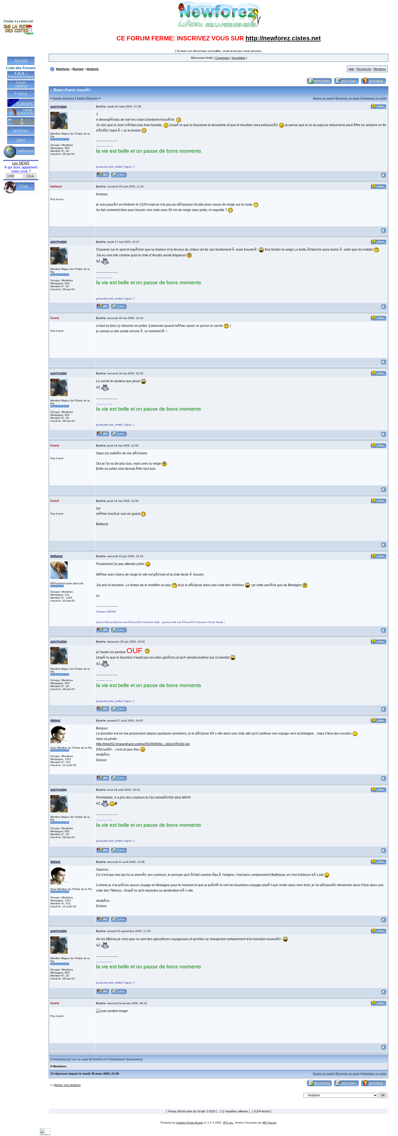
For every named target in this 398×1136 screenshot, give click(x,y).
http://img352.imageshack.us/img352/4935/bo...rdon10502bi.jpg (143, 744)
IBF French (269, 1122)
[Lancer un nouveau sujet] (346, 84)
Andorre (93, 69)
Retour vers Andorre (67, 1085)
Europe (78, 69)
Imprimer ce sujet (374, 98)
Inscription (238, 57)
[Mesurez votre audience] (45, 1134)
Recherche (364, 69)
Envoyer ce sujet (348, 98)
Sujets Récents (87, 98)
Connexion (222, 57)
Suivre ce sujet (323, 98)
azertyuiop (58, 107)
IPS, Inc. (228, 1122)
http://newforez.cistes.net (283, 38)
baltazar (56, 556)
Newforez (63, 69)
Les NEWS (21, 163)
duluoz (55, 720)
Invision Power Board (189, 1122)
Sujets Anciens (63, 98)
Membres (380, 69)
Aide (351, 69)
